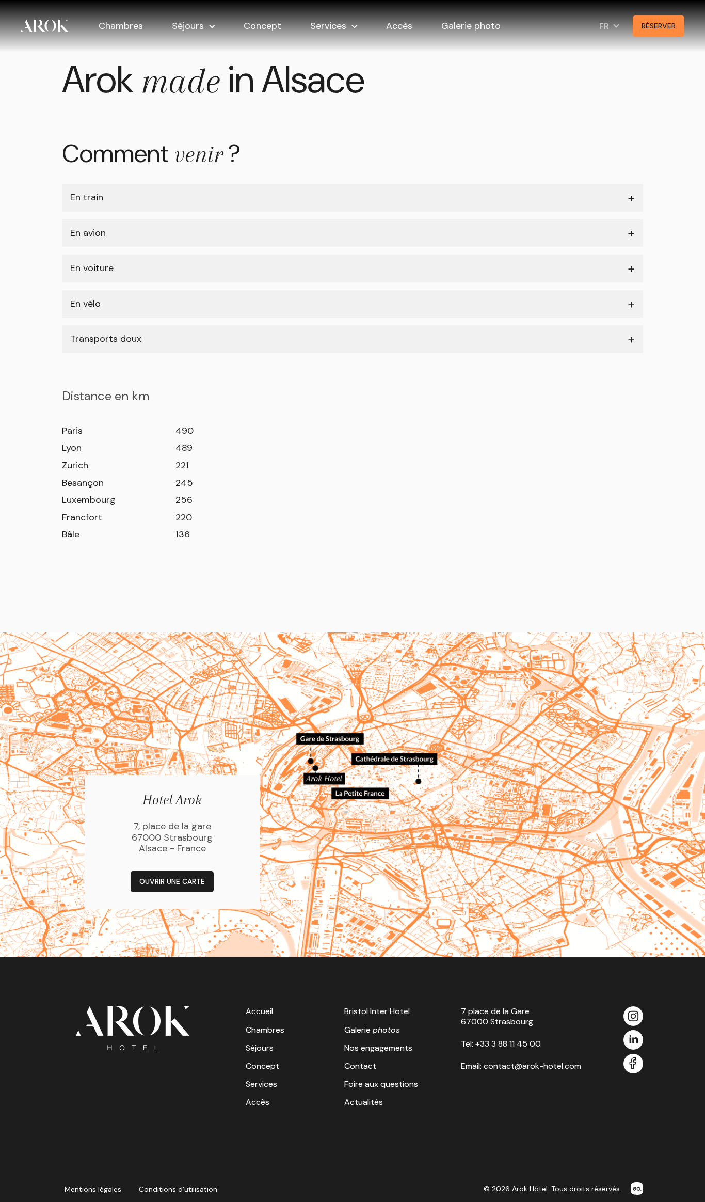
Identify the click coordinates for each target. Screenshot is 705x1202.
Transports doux (105, 339)
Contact (360, 1066)
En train (86, 197)
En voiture (92, 268)
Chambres (121, 26)
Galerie (372, 1029)
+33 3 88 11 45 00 (508, 1043)
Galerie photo (471, 26)
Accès (399, 26)
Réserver (659, 25)
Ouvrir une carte (172, 881)
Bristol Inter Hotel (377, 1011)
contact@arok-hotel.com (532, 1066)
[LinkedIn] (633, 1040)
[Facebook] (633, 1064)
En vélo (85, 303)
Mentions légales (93, 1189)
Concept (262, 26)
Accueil (259, 1011)
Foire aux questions (381, 1084)
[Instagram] (633, 1016)
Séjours (188, 26)
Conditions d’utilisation (178, 1189)
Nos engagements (378, 1047)
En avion (88, 233)
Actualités (363, 1102)
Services (328, 26)
